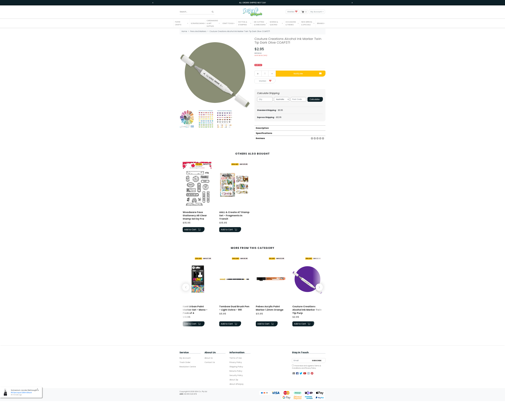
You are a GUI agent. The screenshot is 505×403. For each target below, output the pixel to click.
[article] (198, 197)
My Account (316, 11)
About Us (208, 358)
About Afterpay (236, 384)
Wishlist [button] (291, 11)
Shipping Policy (236, 366)
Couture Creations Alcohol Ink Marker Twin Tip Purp (307, 310)
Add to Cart (190, 229)
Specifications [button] (264, 133)
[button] (181, 23)
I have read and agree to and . (306, 367)
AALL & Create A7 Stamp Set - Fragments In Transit (234, 215)
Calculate (315, 99)
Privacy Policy (235, 362)
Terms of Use (235, 358)
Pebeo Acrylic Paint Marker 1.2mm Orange (269, 308)
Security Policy (236, 375)
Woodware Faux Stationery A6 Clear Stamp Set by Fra (195, 215)
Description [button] (262, 128)
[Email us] (293, 373)
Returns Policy (235, 371)
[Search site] (212, 11)
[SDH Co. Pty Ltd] (252, 12)
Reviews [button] (260, 138)
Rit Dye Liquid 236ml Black (21, 392)
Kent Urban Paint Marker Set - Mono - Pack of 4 (195, 310)
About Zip (233, 379)
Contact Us (209, 362)
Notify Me (298, 73)
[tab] (289, 127)
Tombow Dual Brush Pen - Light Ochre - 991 (234, 308)
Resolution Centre (188, 366)
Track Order (185, 362)
